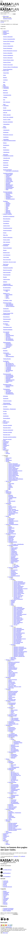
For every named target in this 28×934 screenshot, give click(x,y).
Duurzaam (8, 820)
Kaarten (7, 516)
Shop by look (8, 481)
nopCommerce (9, 926)
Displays (7, 759)
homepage (16, 856)
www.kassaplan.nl (6, 876)
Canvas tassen (9, 457)
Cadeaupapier (8, 492)
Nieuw (7, 831)
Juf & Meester (9, 832)
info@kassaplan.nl (6, 873)
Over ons (5, 885)
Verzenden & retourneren (8, 908)
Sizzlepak (5, 900)
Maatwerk (5, 902)
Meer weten (5, 932)
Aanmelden (15, 914)
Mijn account (6, 16)
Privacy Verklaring (7, 910)
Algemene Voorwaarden (8, 909)
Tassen (4, 901)
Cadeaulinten (8, 503)
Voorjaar (7, 461)
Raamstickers (8, 491)
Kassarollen (8, 688)
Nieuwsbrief (5, 882)
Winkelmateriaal (9, 725)
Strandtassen (5, 893)
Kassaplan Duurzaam (7, 886)
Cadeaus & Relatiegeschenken (12, 524)
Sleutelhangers (9, 460)
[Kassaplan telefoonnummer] (2, 869)
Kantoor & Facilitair (10, 809)
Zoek (14, 14)
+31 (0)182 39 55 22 (7, 869)
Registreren (5, 18)
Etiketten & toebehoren (10, 700)
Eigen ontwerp (9, 819)
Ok (1, 932)
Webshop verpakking (10, 659)
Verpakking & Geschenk (11, 533)
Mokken (7, 459)
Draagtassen (8, 677)
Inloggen (10, 18)
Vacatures (5, 883)
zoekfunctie (23, 856)
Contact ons (5, 880)
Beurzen (5, 884)
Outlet (7, 490)
